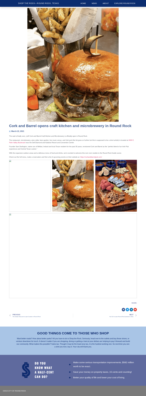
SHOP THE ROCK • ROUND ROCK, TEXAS (38, 3)
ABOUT (106, 3)
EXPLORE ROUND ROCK (124, 3)
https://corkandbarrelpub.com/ (91, 157)
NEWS (94, 3)
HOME (83, 3)
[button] (123, 309)
